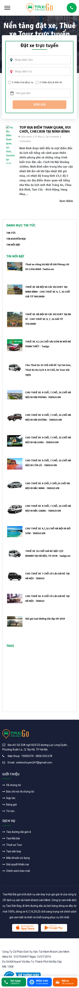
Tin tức (10, 811)
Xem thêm (66, 201)
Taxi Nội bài (13, 838)
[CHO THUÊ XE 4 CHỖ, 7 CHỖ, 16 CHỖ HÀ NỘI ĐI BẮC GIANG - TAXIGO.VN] (14, 508)
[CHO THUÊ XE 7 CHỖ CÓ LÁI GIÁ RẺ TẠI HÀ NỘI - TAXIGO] (14, 575)
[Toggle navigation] (7, 8)
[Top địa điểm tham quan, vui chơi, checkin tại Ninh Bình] (10, 144)
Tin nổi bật (13, 244)
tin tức (11, 232)
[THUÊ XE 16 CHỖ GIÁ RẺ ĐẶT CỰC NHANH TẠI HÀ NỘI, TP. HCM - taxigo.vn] (14, 553)
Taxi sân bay (13, 851)
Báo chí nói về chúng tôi (20, 791)
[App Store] (25, 928)
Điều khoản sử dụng (18, 857)
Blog (40, 136)
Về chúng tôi (13, 785)
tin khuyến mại (16, 238)
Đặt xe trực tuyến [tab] (39, 46)
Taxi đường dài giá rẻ (18, 831)
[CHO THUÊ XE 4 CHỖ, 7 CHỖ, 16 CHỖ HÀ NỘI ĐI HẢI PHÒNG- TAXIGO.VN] (14, 394)
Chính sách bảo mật (18, 870)
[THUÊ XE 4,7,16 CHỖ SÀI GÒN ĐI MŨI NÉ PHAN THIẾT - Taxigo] (14, 345)
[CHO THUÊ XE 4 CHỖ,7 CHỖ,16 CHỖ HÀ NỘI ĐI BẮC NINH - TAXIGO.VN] (14, 484)
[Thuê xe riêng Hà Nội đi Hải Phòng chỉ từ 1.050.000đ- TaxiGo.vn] (14, 266)
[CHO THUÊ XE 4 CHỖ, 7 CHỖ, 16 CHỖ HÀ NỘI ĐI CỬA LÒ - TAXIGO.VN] (14, 463)
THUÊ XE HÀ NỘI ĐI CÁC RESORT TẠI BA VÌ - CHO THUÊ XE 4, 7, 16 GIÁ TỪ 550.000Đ (48, 318)
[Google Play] (54, 928)
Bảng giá (11, 804)
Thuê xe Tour (14, 844)
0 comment (54, 136)
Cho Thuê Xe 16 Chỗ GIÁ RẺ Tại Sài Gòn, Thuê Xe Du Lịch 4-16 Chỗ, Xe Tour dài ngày (48, 369)
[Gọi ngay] (72, 8)
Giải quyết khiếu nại (17, 864)
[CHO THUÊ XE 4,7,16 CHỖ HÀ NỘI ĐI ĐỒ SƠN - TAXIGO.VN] (14, 531)
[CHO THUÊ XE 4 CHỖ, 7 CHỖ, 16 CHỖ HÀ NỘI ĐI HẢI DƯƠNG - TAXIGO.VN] (14, 417)
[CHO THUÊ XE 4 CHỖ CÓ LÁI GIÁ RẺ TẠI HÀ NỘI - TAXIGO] (14, 598)
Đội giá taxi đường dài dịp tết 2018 (45, 618)
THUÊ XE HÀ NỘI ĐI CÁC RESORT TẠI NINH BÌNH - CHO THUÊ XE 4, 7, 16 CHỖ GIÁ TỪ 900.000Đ (47, 291)
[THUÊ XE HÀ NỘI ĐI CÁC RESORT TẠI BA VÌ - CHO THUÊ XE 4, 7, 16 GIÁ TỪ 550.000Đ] (14, 319)
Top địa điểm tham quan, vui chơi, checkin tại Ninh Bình (45, 129)
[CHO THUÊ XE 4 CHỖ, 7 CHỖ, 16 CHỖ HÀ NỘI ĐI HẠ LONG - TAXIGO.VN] (14, 440)
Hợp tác (10, 798)
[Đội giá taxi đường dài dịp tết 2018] (14, 621)
